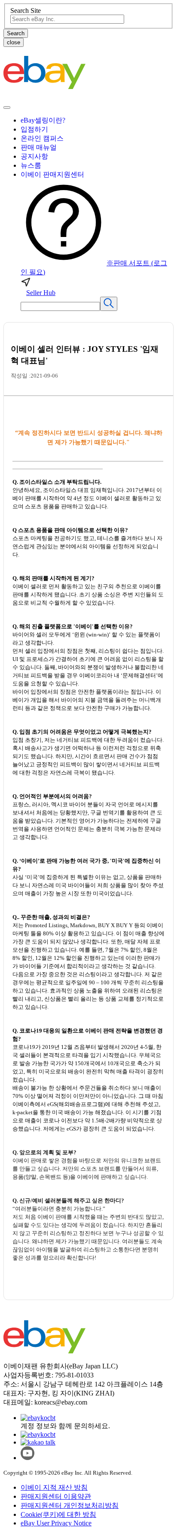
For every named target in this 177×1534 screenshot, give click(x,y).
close (13, 42)
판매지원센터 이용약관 (56, 1496)
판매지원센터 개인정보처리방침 (70, 1505)
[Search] (108, 304)
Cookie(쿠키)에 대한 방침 (58, 1514)
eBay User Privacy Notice (56, 1523)
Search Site (25, 10)
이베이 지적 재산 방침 (54, 1487)
